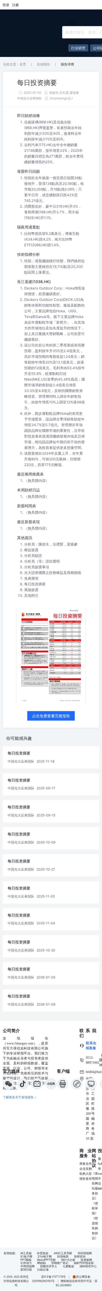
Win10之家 (68, 1259)
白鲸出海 (43, 1269)
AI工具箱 (26, 1253)
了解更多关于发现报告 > (20, 1097)
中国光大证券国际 (29, 98)
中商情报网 (27, 1266)
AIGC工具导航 (63, 1253)
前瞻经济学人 (48, 1266)
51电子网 (26, 1256)
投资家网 (86, 1259)
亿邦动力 (26, 1262)
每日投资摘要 (37, 83)
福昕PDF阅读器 (84, 1262)
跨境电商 (63, 1256)
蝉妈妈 (41, 1262)
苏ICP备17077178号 (53, 1276)
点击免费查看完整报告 (51, 715)
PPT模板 (26, 1259)
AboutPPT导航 (46, 1259)
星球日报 (26, 1269)
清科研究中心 (88, 1266)
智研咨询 (79, 1256)
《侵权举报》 (95, 1208)
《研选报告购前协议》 (95, 1228)
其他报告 (43, 64)
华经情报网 (85, 1253)
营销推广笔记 (59, 1262)
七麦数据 (68, 1266)
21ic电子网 (45, 1256)
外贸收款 (42, 1253)
